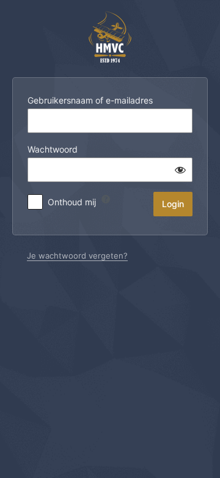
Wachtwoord (53, 149)
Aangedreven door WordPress (110, 37)
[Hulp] (105, 199)
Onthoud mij (72, 202)
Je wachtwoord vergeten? (77, 255)
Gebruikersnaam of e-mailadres (90, 100)
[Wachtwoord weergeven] (180, 169)
